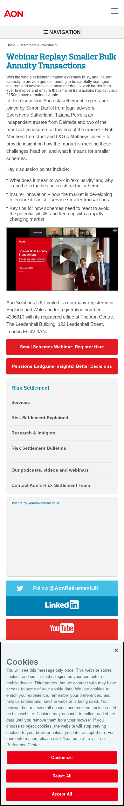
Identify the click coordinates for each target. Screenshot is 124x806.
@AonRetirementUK (66, 588)
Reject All (62, 776)
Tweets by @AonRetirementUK (35, 503)
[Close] (116, 650)
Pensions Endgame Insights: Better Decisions (62, 366)
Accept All (62, 794)
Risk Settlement (30, 388)
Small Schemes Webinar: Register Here (62, 347)
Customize (61, 757)
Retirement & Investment (38, 45)
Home (11, 45)
